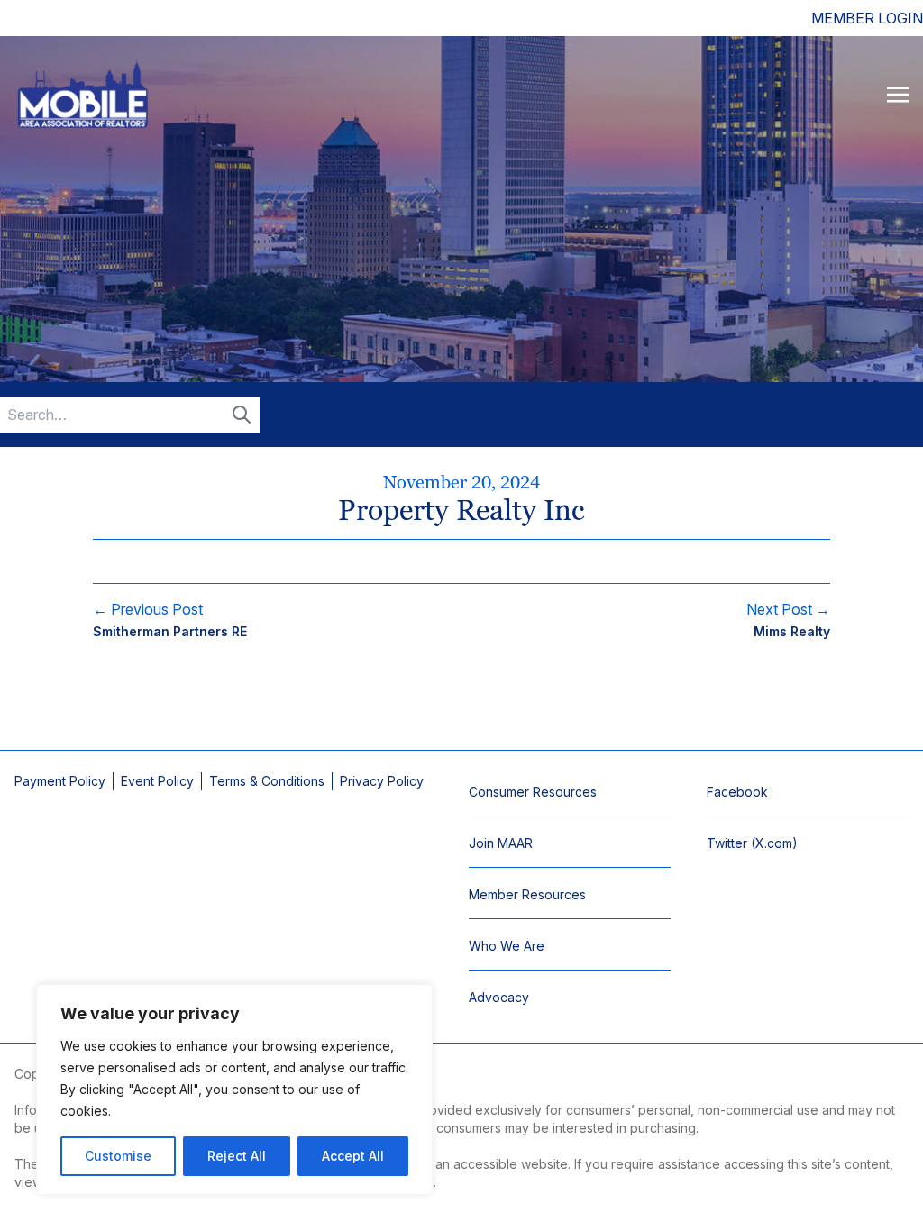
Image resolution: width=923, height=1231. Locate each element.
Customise (118, 1155)
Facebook (737, 791)
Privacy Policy (382, 781)
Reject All (236, 1155)
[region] (234, 1089)
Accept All (353, 1155)
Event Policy (157, 781)
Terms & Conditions (266, 781)
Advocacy (499, 997)
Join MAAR (501, 843)
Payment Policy (59, 781)
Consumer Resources (533, 791)
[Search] (241, 414)
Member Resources (527, 894)
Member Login (867, 18)
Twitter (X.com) (752, 843)
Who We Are (506, 945)
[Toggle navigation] (898, 94)
